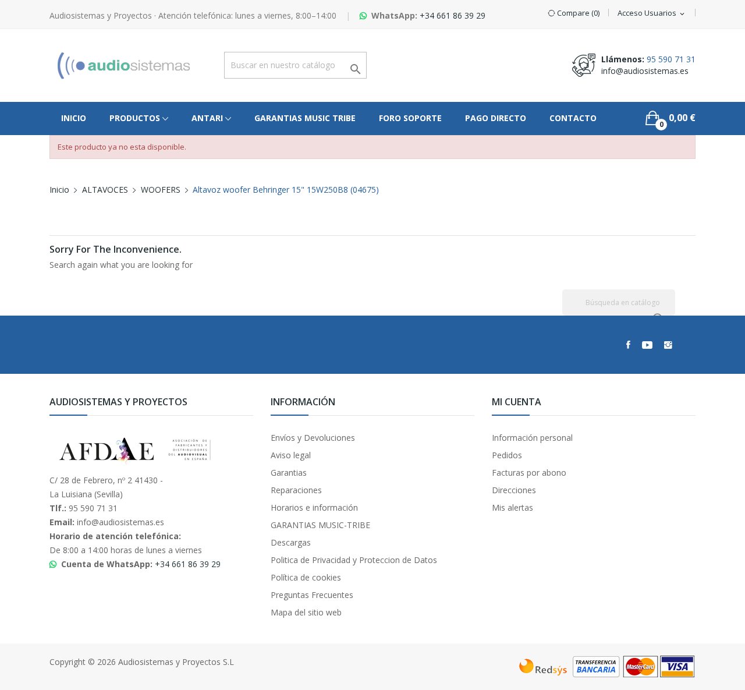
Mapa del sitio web (306, 612)
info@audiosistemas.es (645, 70)
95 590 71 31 (671, 59)
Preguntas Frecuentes (312, 594)
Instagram (668, 344)
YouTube (647, 344)
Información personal (532, 437)
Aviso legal (291, 455)
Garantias (289, 472)
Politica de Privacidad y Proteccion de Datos (354, 559)
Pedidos (507, 455)
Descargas (291, 542)
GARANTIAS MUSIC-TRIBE (320, 524)
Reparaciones (296, 490)
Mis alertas (512, 507)
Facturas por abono (529, 472)
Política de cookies (306, 577)
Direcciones (514, 490)
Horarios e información (314, 507)
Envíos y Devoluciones (313, 437)
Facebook (628, 344)
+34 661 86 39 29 (452, 15)
